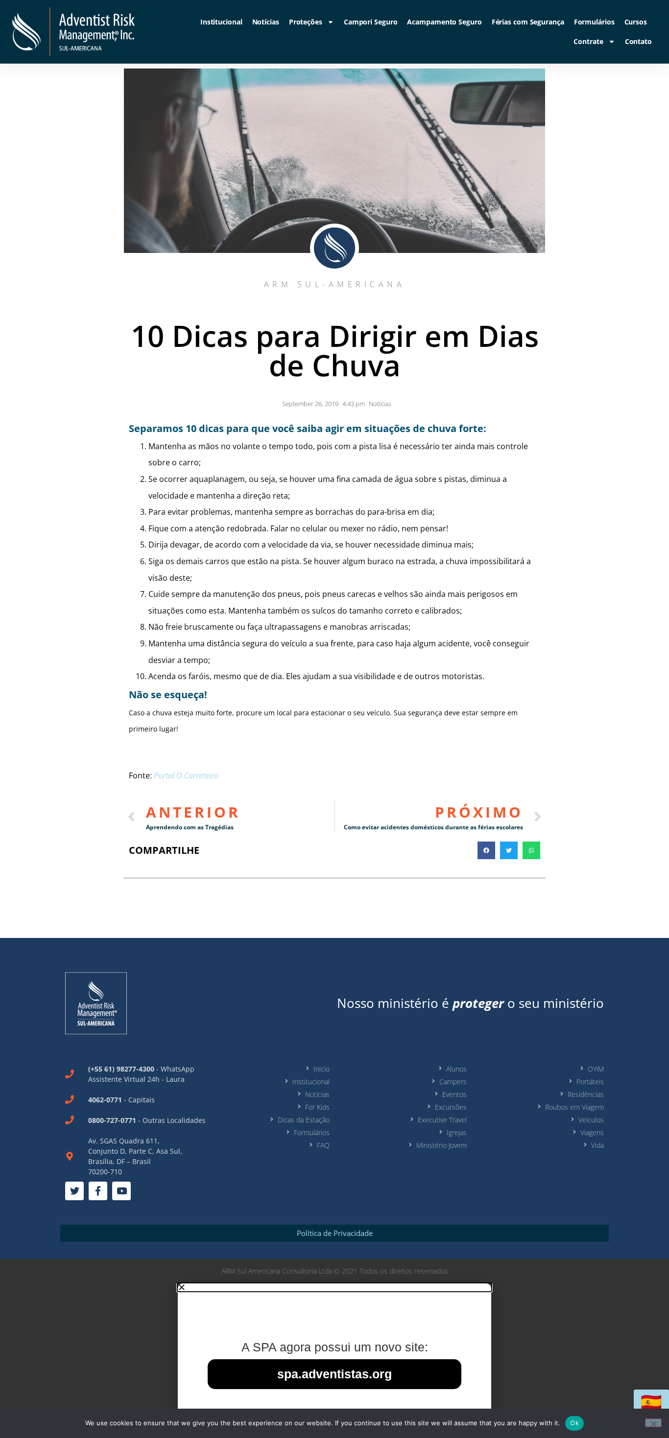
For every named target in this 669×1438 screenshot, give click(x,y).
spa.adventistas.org (334, 1374)
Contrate (588, 41)
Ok (574, 1423)
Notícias (265, 21)
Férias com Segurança (528, 21)
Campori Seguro (371, 21)
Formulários (594, 21)
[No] (653, 1422)
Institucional (221, 21)
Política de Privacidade (335, 1233)
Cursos (635, 21)
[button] (486, 850)
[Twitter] (74, 1191)
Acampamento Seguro (444, 21)
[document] (334, 1360)
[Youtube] (121, 1191)
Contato (638, 41)
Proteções (305, 21)
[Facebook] (98, 1191)
